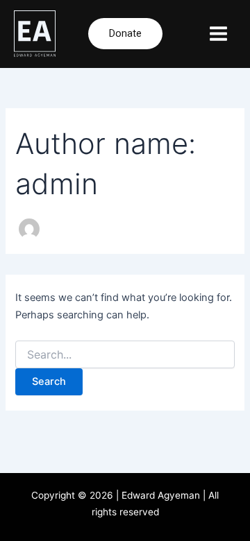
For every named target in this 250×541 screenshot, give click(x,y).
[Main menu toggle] (218, 33)
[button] (125, 33)
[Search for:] (124, 355)
